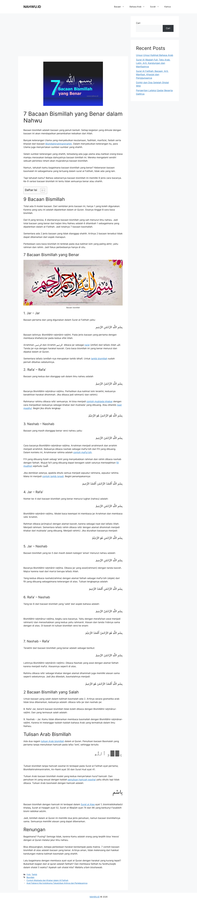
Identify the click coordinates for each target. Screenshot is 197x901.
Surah (153, 6)
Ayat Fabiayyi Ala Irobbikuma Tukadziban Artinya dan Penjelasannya (57, 883)
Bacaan (117, 6)
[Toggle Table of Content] (41, 190)
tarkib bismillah (99, 358)
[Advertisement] (73, 35)
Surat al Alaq (88, 804)
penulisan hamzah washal (82, 779)
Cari (138, 23)
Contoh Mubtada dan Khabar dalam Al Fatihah (47, 880)
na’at (87, 345)
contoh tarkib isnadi (53, 476)
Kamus (167, 6)
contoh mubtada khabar (100, 401)
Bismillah (30, 877)
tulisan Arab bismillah (52, 741)
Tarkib (34, 874)
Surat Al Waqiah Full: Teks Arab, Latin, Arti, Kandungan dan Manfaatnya (153, 63)
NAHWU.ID (32, 7)
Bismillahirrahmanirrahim (58, 143)
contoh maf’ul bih (82, 452)
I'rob (29, 874)
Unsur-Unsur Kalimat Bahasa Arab (154, 55)
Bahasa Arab (135, 6)
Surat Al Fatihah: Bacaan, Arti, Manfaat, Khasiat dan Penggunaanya (152, 74)
